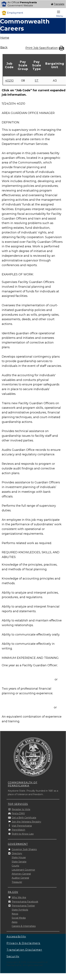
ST (36, 80)
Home (4, 37)
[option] (33, 4)
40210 (9, 80)
